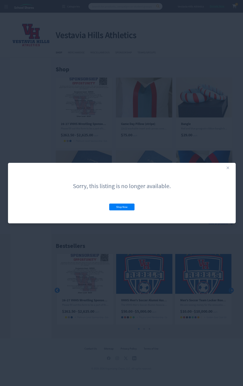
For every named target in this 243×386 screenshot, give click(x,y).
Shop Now (122, 207)
